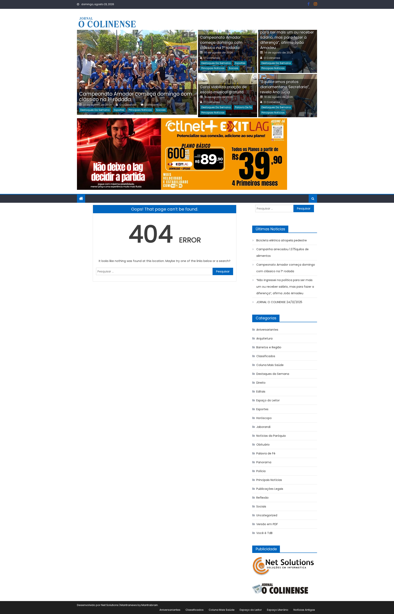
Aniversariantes (267, 330)
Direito (261, 383)
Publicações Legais (269, 489)
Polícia (261, 471)
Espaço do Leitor (268, 400)
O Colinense (127, 105)
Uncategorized (266, 515)
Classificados (265, 356)
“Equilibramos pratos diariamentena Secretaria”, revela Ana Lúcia (285, 87)
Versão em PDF (267, 524)
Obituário (263, 445)
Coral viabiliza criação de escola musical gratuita (223, 89)
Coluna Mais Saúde (270, 365)
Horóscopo (264, 418)
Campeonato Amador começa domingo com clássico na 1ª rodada (135, 96)
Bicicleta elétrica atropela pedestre (281, 240)
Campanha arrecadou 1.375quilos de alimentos (282, 252)
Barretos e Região (268, 347)
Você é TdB (264, 533)
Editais (260, 391)
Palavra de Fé (243, 107)
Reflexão (262, 498)
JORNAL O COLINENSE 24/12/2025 (279, 302)
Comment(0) (153, 105)
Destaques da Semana (95, 110)
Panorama (263, 462)
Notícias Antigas (304, 610)
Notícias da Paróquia (271, 436)
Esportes (119, 110)
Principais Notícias (140, 110)
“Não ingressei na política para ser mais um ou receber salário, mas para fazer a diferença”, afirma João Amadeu (287, 37)
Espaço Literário (277, 610)
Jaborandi (263, 427)
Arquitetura (264, 338)
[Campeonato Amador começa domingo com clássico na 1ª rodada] (137, 72)
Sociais (161, 110)
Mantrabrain (149, 605)
